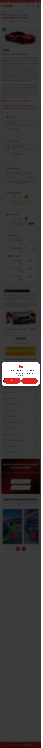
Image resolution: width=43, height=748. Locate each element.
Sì (12, 381)
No (29, 381)
